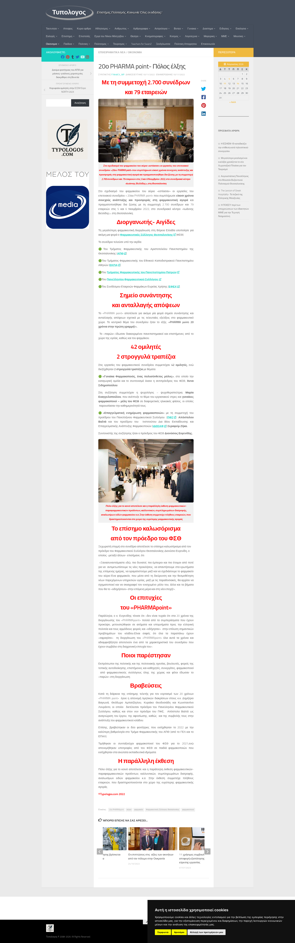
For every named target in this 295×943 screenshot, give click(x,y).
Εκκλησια (241, 28)
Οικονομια (51, 43)
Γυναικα (191, 28)
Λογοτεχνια (191, 36)
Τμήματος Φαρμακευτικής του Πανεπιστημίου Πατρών (142, 272)
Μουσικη (238, 36)
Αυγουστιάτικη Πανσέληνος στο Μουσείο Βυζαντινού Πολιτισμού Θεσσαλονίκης (233, 180)
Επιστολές (84, 36)
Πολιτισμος (100, 43)
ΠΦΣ (170, 417)
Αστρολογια (161, 28)
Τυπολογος (69, 12)
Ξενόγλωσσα (163, 43)
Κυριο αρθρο (84, 28)
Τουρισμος (119, 43)
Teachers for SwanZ (141, 43)
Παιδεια (68, 43)
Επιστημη (67, 36)
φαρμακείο (138, 810)
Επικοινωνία (208, 43)
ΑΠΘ (120, 253)
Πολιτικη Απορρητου (185, 43)
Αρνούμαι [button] (179, 932)
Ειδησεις (224, 28)
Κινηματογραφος (154, 36)
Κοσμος (174, 36)
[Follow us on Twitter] (77, 57)
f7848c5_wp (117, 74)
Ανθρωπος (121, 28)
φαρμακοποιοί (188, 810)
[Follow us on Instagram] (87, 57)
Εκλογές (50, 36)
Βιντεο (177, 28)
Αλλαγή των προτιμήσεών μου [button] (206, 932)
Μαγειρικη (209, 36)
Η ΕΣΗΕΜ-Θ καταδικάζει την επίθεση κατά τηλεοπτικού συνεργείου (233, 147)
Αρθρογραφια (140, 28)
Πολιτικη (83, 43)
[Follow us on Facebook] (63, 57)
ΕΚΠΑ (113, 265)
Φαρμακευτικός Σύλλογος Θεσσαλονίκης (146, 234)
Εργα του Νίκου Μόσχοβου (109, 36)
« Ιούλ (232, 102)
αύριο (129, 810)
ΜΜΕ (224, 36)
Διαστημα (208, 28)
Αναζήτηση (80, 103)
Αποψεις (68, 28)
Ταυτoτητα (51, 28)
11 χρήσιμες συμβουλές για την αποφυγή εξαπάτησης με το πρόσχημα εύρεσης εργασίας (201, 858)
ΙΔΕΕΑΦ (158, 426)
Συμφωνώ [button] (163, 932)
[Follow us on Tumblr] (72, 57)
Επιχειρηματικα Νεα (112, 52)
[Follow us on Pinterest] (67, 57)
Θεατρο (134, 36)
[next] (207, 851)
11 (225, 83)
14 (238, 83)
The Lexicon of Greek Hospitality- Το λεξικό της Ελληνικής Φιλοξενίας (230, 194)
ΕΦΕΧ (173, 286)
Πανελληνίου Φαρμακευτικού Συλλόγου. (132, 279)
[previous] (100, 851)
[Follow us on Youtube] (82, 57)
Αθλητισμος (101, 28)
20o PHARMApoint (116, 810)
